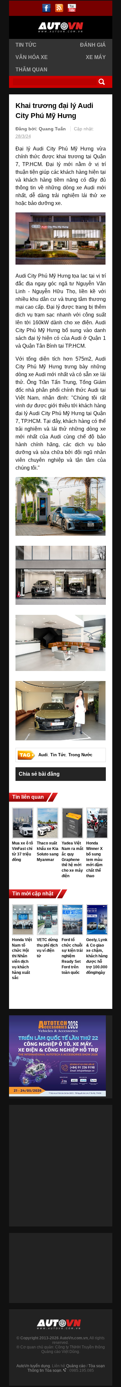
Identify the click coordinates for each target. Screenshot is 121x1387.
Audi (43, 754)
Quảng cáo (76, 1366)
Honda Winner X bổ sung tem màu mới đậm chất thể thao (94, 859)
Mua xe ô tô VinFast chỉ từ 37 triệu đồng (22, 851)
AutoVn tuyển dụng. (33, 1366)
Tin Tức (25, 45)
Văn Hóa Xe (31, 57)
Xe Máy (96, 57)
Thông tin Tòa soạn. (44, 1370)
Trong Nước (80, 754)
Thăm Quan (31, 69)
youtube (71, 8)
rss (59, 8)
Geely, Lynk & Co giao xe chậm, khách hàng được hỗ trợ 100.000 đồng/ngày (96, 956)
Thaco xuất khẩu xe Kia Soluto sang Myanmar (47, 851)
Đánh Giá (93, 45)
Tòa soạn (96, 1366)
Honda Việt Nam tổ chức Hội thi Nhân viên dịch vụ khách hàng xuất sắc (22, 959)
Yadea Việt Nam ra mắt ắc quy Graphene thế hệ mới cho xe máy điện (72, 859)
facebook (46, 8)
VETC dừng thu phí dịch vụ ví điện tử (47, 948)
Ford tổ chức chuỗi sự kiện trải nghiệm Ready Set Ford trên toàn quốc (72, 956)
